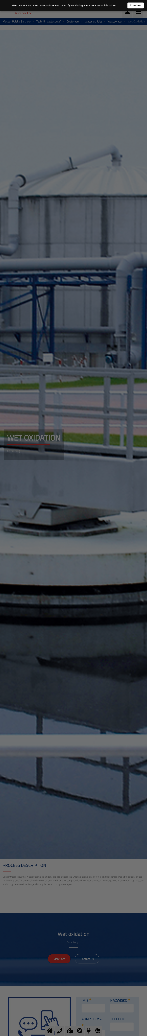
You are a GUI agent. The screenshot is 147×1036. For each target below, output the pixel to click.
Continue (135, 5)
